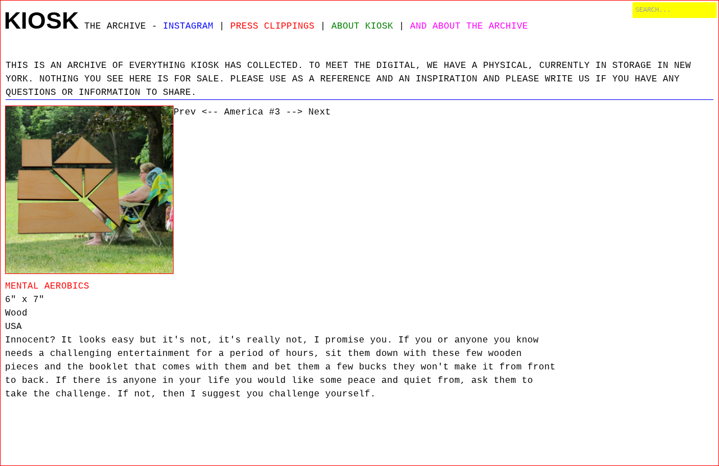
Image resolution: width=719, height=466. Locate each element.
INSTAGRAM (188, 26)
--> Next (308, 112)
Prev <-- (196, 112)
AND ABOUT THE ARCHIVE (469, 26)
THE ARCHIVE (115, 26)
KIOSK (41, 20)
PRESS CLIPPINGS (272, 26)
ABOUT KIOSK (362, 26)
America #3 (252, 112)
